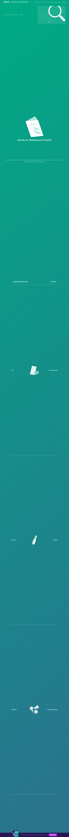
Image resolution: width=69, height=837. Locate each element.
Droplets (39, 2)
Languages (48, 2)
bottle (14, 540)
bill (13, 370)
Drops (35, 2)
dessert (14, 709)
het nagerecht (52, 709)
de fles (55, 540)
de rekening (53, 370)
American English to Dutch (13, 14)
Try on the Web (53, 834)
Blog (51, 2)
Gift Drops (64, 2)
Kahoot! (55, 2)
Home (6, 14)
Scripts (43, 2)
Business (59, 2)
